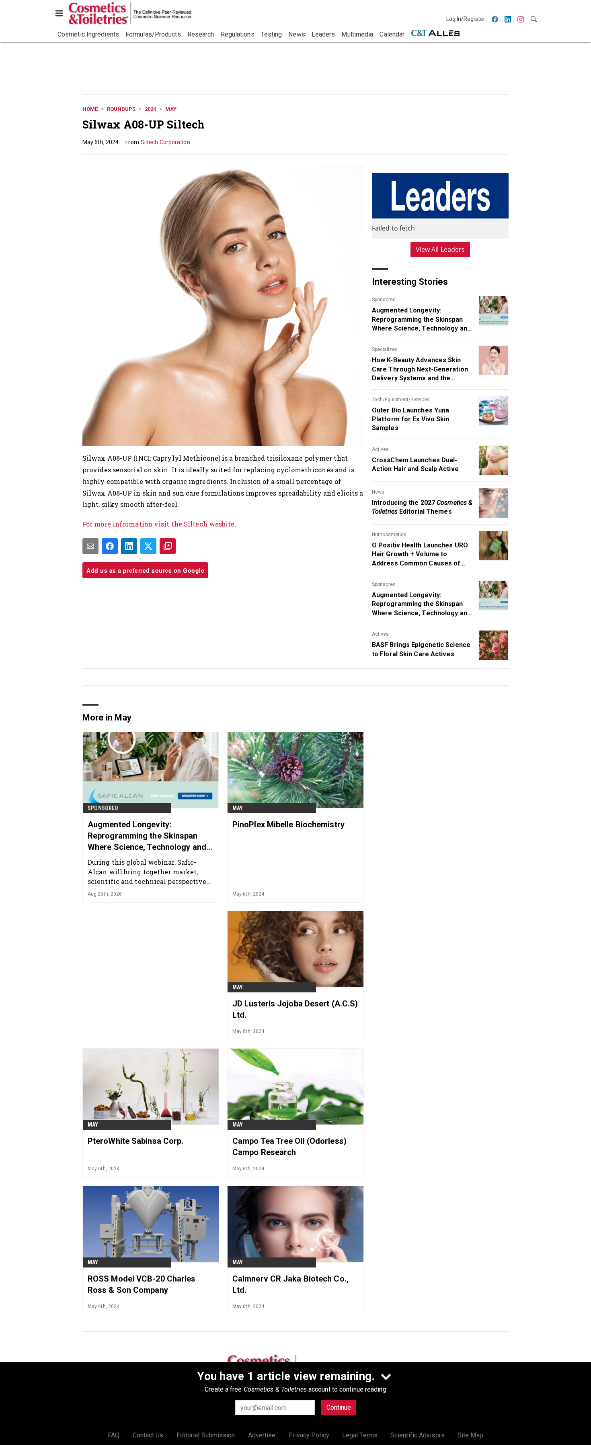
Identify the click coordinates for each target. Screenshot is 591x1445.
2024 (150, 109)
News (378, 492)
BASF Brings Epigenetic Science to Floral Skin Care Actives (421, 649)
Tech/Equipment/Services (401, 399)
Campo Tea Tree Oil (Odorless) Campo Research (289, 1146)
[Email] (90, 546)
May (170, 109)
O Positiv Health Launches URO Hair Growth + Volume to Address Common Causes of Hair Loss (420, 554)
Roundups (121, 109)
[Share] (110, 546)
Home (90, 109)
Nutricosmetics (389, 534)
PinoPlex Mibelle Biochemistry (288, 824)
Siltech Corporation (165, 142)
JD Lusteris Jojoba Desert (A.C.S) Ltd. (295, 1009)
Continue (338, 1407)
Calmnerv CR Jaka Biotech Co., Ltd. (290, 1284)
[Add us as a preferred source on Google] (168, 546)
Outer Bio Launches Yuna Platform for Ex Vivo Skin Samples (410, 419)
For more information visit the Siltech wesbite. (159, 524)
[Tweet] (148, 546)
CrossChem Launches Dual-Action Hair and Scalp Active (415, 464)
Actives (380, 449)
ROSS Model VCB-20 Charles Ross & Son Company (142, 1284)
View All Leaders (440, 249)
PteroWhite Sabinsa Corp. (135, 1141)
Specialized (385, 349)
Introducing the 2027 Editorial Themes (422, 507)
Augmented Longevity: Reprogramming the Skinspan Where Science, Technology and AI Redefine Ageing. (421, 319)
